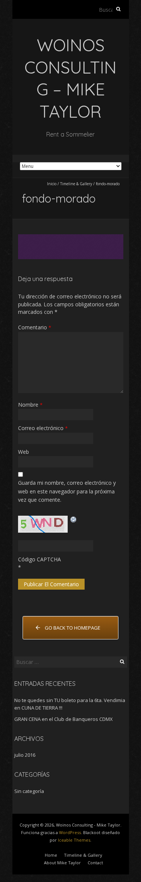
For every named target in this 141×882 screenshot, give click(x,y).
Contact (95, 862)
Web (23, 451)
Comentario (34, 327)
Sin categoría (29, 791)
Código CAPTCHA (39, 559)
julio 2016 (24, 754)
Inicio (51, 183)
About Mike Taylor (62, 862)
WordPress (70, 832)
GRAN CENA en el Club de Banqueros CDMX (63, 719)
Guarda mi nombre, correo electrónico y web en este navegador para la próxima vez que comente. (67, 491)
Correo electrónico (43, 428)
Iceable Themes (74, 840)
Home (51, 855)
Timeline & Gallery (76, 183)
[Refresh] (74, 519)
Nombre (30, 404)
